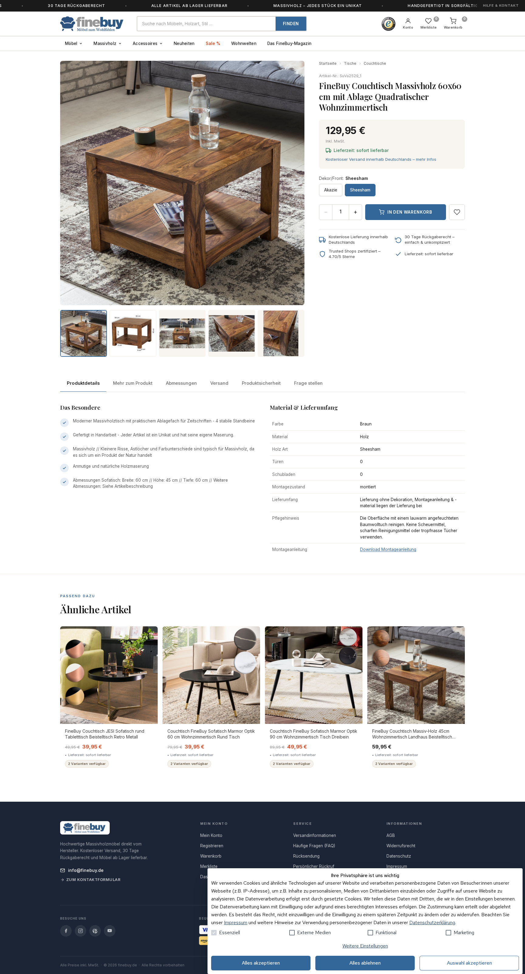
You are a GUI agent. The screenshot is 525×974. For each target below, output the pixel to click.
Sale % (213, 43)
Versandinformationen (314, 835)
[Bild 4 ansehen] (231, 333)
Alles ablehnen (365, 963)
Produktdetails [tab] (83, 383)
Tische (350, 63)
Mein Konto (211, 835)
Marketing (464, 932)
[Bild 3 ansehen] (182, 333)
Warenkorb (210, 856)
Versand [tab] (219, 383)
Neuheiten (184, 43)
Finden (291, 23)
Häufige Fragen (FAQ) (314, 845)
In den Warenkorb (409, 212)
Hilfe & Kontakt (501, 5)
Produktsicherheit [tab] (261, 383)
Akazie (330, 190)
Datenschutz (398, 856)
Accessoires (145, 43)
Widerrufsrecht (400, 845)
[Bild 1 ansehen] (83, 333)
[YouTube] (109, 931)
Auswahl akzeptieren (469, 963)
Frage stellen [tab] (308, 383)
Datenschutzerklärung (432, 922)
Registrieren (211, 845)
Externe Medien (314, 932)
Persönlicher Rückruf (313, 866)
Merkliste (209, 866)
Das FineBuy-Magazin (289, 43)
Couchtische (375, 63)
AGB (390, 835)
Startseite (328, 63)
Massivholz (105, 43)
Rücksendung (306, 856)
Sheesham (360, 190)
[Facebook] (66, 931)
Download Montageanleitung (388, 549)
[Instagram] (80, 931)
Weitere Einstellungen (365, 946)
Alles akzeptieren (261, 963)
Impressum (235, 922)
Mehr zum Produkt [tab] (133, 383)
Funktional (386, 932)
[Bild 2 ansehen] (132, 333)
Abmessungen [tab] (181, 383)
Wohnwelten (243, 43)
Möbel (71, 43)
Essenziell (229, 932)
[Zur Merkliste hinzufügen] (457, 212)
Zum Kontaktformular (93, 879)
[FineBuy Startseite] (93, 23)
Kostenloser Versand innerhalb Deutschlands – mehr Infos (381, 159)
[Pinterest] (95, 931)
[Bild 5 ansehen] (281, 333)
